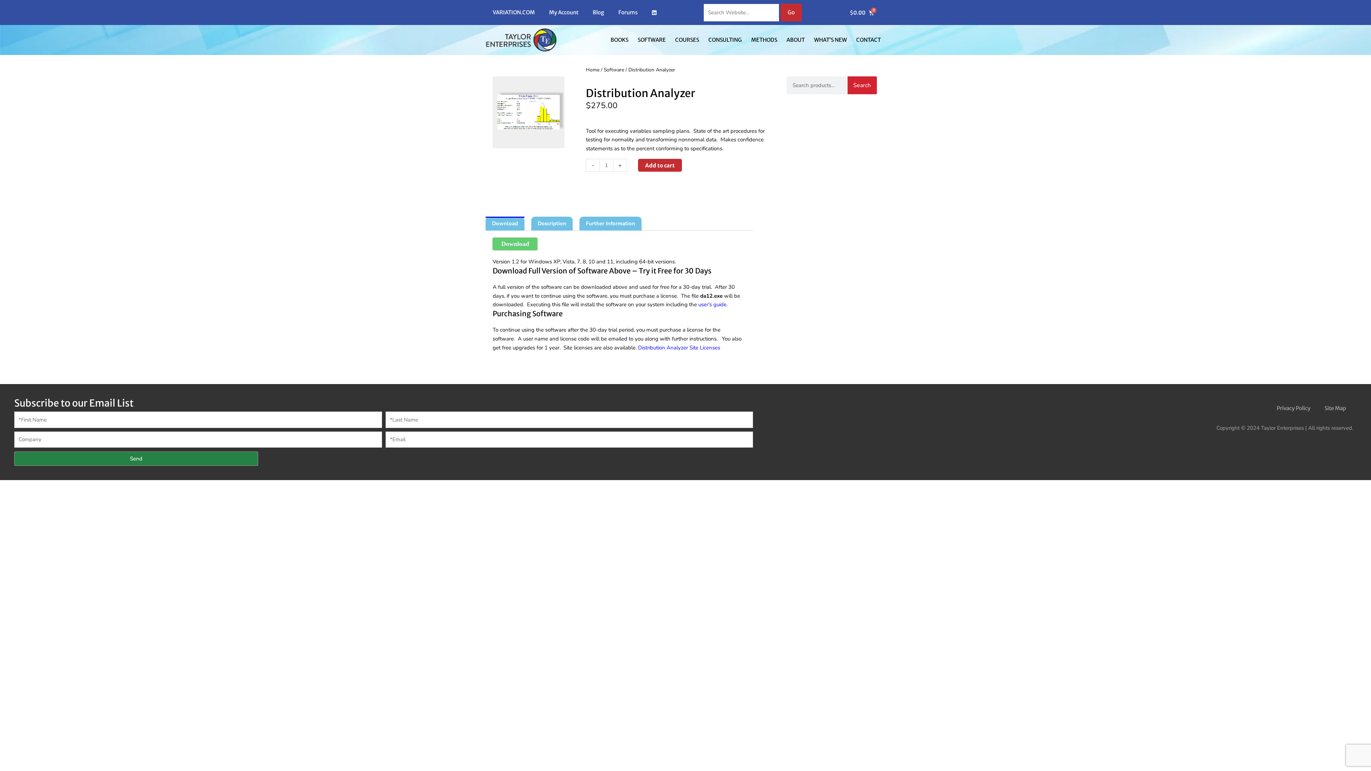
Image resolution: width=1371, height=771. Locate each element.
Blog (598, 12)
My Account (563, 12)
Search (862, 85)
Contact (868, 39)
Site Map (1335, 408)
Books (619, 39)
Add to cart (660, 165)
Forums (628, 12)
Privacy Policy (1293, 408)
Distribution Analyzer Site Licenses (679, 347)
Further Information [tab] (610, 223)
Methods (764, 39)
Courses (687, 39)
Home (592, 69)
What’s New (830, 39)
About (796, 39)
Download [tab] (505, 223)
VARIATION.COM (514, 12)
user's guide (712, 304)
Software (652, 39)
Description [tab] (552, 223)
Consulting (725, 39)
